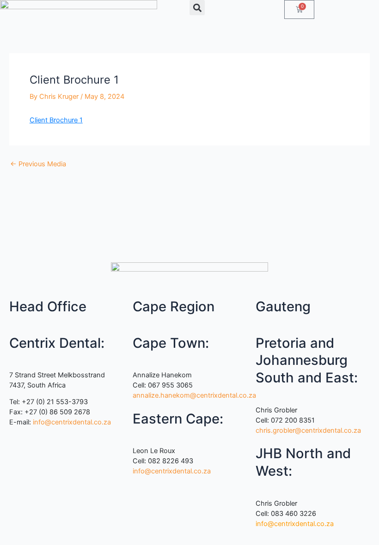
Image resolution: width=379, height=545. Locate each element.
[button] (197, 7)
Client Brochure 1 (56, 120)
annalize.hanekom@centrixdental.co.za (194, 395)
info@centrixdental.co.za (72, 422)
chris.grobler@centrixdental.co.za (308, 430)
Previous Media (38, 164)
